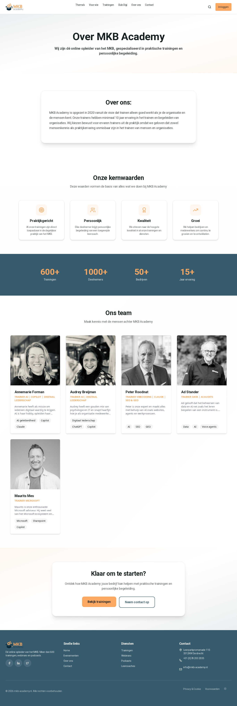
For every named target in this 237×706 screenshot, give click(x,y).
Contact (149, 4)
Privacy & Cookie (192, 689)
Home (67, 650)
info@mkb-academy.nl (195, 667)
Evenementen (71, 655)
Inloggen (223, 7)
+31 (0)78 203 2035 (193, 658)
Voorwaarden (212, 689)
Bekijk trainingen (99, 602)
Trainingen (108, 4)
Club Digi (122, 4)
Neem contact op (137, 602)
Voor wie (93, 4)
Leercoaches (128, 666)
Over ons (136, 4)
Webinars (126, 655)
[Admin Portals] (227, 691)
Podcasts (126, 660)
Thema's (80, 4)
